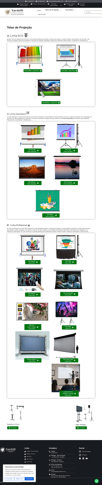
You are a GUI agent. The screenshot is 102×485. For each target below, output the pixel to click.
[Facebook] (80, 458)
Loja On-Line (42, 14)
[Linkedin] (83, 458)
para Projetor (13, 424)
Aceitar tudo (29, 478)
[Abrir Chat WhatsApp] (97, 481)
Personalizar (9, 478)
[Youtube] (87, 458)
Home (39, 10)
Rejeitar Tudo (19, 478)
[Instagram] (80, 452)
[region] (19, 473)
